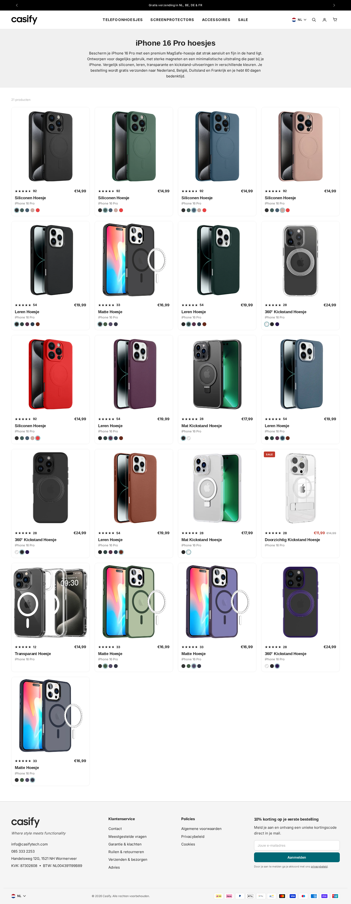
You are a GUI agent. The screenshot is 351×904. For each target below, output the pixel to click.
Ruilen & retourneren (126, 852)
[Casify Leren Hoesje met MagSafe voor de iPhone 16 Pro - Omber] (134, 488)
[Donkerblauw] (32, 324)
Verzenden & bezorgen (127, 859)
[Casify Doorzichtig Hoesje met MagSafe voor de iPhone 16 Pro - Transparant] (50, 602)
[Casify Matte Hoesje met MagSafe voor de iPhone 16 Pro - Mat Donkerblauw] (50, 716)
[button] (139, 821)
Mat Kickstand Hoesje (201, 426)
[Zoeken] (314, 20)
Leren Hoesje (27, 312)
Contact (115, 828)
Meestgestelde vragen (127, 836)
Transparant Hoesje (33, 653)
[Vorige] (17, 5)
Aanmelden (296, 857)
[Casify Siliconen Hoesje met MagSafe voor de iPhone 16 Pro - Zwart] (50, 146)
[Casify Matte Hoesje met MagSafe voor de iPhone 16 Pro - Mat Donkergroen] (134, 602)
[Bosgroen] (22, 324)
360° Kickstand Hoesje (285, 312)
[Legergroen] (22, 210)
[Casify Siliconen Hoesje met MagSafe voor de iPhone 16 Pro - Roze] (300, 146)
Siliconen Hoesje (30, 198)
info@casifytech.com (29, 844)
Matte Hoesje (110, 312)
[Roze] (32, 210)
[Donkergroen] (105, 324)
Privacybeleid (192, 836)
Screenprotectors (172, 19)
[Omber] (38, 324)
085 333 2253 (23, 851)
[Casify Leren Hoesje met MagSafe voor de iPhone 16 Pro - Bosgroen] (217, 260)
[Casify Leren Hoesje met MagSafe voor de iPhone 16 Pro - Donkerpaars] (134, 374)
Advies (114, 867)
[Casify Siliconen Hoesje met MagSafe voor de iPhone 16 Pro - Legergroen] (134, 146)
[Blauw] (27, 210)
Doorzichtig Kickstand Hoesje (292, 540)
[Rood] (38, 210)
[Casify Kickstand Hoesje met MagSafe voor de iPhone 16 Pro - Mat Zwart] (217, 374)
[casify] (24, 20)
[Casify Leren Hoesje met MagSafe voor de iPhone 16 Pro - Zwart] (50, 260)
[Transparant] (267, 324)
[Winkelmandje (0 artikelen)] (335, 20)
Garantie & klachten (125, 844)
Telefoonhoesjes (123, 19)
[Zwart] (17, 210)
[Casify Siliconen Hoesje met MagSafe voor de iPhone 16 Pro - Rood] (50, 374)
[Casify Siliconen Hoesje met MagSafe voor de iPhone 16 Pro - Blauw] (217, 146)
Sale (243, 19)
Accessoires (216, 19)
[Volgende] (334, 5)
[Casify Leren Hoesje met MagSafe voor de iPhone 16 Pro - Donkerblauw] (300, 374)
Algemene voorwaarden (201, 828)
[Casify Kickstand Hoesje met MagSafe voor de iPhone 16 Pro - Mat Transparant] (217, 488)
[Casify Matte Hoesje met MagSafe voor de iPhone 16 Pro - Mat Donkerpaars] (217, 602)
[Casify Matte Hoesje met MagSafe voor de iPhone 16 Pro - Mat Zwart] (134, 260)
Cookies (188, 844)
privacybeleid (319, 866)
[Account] (324, 20)
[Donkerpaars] (27, 324)
